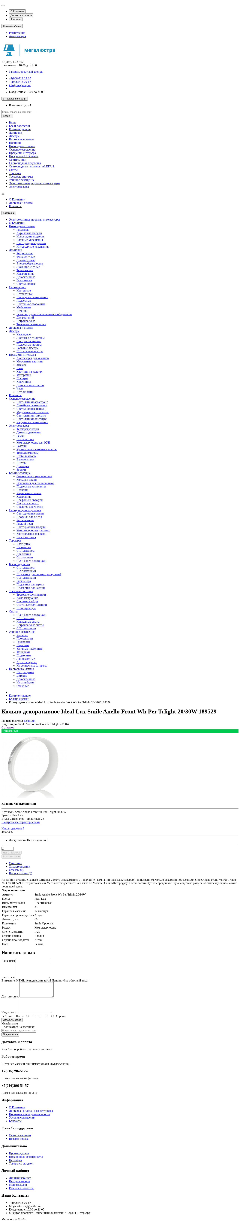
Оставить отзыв (12, 1019)
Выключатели (25, 459)
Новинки (15, 142)
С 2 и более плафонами (31, 560)
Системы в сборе (27, 601)
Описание (15, 863)
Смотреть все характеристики (21, 822)
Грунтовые (23, 641)
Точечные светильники (31, 324)
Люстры (14, 136)
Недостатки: (9, 1012)
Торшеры (15, 173)
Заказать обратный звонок (26, 71)
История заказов (19, 1181)
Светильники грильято (31, 415)
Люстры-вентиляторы (30, 337)
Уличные (22, 635)
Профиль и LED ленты (23, 156)
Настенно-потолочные (30, 304)
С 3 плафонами (26, 577)
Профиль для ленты (29, 516)
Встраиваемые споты (30, 625)
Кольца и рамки (26, 479)
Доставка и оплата (21, 15)
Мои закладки (18, 1184)
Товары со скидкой (21, 1163)
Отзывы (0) (16, 869)
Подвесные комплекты (31, 486)
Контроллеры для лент (30, 533)
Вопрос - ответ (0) (20, 873)
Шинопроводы (26, 608)
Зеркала (21, 364)
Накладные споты (28, 621)
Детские (21, 675)
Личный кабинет (20, 1178)
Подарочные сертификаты (26, 1156)
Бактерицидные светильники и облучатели (44, 314)
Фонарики (23, 652)
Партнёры (15, 1160)
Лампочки (15, 132)
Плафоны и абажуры (29, 500)
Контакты (15, 19)
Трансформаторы (27, 452)
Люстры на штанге (28, 341)
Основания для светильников (35, 483)
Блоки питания (26, 537)
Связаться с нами (20, 1135)
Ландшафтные (25, 658)
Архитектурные (26, 662)
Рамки (20, 435)
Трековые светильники (31, 594)
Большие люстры (27, 347)
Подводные (23, 655)
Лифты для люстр (27, 503)
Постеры (22, 378)
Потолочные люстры (29, 351)
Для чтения (23, 554)
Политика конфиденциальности (29, 1114)
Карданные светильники (32, 422)
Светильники (17, 159)
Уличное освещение (21, 180)
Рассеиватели (25, 520)
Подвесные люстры (29, 344)
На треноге (23, 547)
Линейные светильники (31, 405)
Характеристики (19, 866)
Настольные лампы (21, 139)
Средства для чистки (29, 506)
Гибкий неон (24, 523)
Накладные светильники (32, 297)
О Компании (17, 11)
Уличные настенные (29, 648)
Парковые (22, 645)
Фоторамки (23, 375)
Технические (24, 270)
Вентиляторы (25, 439)
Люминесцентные (28, 266)
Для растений (25, 317)
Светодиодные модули (31, 527)
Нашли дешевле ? (13, 828)
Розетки (21, 445)
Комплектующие (20, 129)
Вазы (19, 368)
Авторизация (17, 36)
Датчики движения (28, 432)
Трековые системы (21, 176)
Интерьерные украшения (32, 246)
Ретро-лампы (24, 253)
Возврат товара (18, 1138)
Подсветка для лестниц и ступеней (38, 574)
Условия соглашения (22, 1117)
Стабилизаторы (26, 456)
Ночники (22, 310)
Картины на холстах (29, 371)
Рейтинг (7, 1016)
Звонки (21, 469)
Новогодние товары (22, 146)
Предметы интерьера (22, 152)
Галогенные (24, 280)
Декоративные (25, 277)
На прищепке (25, 672)
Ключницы (23, 381)
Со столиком (24, 557)
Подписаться (10, 1034)
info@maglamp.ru (20, 85)
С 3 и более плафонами (31, 614)
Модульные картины (29, 361)
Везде (12, 122)
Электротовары (19, 186)
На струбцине (25, 682)
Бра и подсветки (19, 125)
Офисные (22, 685)
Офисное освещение (22, 149)
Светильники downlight (31, 418)
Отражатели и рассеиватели (34, 476)
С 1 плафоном (25, 550)
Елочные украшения (29, 239)
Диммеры (22, 466)
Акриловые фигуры (29, 233)
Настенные (23, 290)
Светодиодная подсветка (25, 163)
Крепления (23, 496)
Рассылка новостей (21, 1188)
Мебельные (23, 307)
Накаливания (25, 273)
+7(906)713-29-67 (20, 78)
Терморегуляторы (27, 429)
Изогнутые (23, 543)
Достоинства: (10, 996)
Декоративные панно (30, 385)
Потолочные (24, 293)
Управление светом (28, 493)
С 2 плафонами (26, 570)
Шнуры (21, 462)
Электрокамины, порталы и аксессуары (34, 183)
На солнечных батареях (31, 665)
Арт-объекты (24, 391)
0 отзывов (8, 727)
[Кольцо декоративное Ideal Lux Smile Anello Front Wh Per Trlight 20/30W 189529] (34, 797)
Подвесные (23, 300)
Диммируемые (25, 260)
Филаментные (25, 256)
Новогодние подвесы (30, 236)
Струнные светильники (31, 604)
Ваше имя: (8, 960)
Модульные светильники (32, 412)
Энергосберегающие (29, 263)
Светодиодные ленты (30, 513)
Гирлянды (22, 229)
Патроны (22, 489)
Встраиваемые (25, 320)
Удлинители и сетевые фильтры (36, 449)
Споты (13, 169)
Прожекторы (24, 638)
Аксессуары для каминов (32, 358)
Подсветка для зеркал (30, 584)
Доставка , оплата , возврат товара (31, 1110)
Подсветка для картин (30, 587)
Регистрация (17, 32)
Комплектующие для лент (33, 530)
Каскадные (23, 334)
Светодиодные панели (30, 408)
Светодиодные (25, 283)
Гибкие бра (23, 581)
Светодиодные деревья (31, 243)
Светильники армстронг (32, 402)
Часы (19, 388)
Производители (19, 1153)
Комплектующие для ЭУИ (33, 442)
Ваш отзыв (8, 977)
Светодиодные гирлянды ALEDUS (31, 166)
